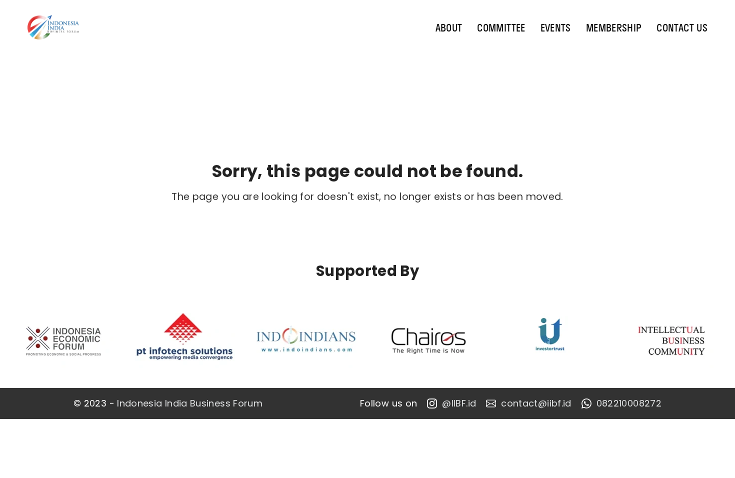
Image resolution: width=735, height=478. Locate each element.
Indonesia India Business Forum (189, 403)
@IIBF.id (459, 403)
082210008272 (629, 403)
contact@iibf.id (536, 403)
